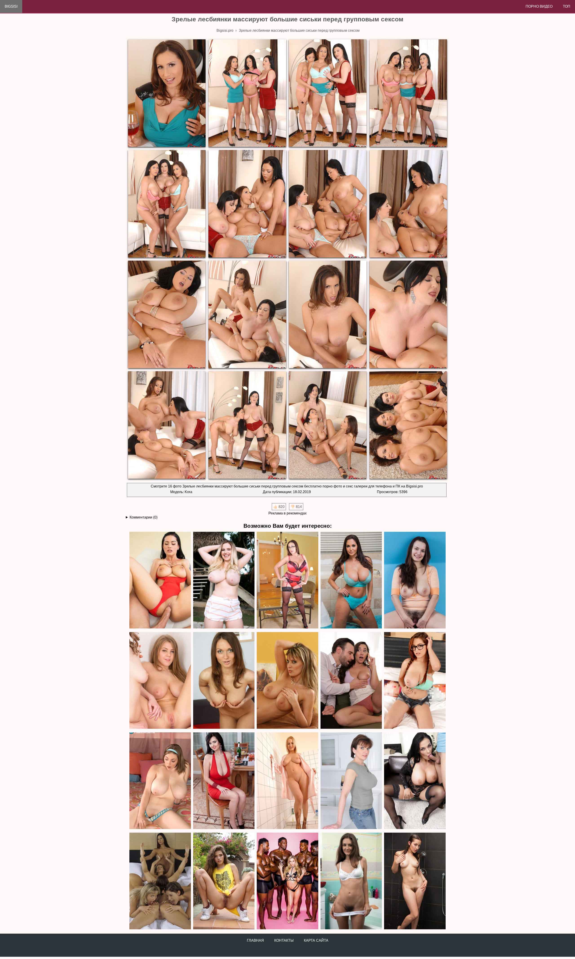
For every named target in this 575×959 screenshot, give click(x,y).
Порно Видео (539, 6)
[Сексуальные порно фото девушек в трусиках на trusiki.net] (351, 881)
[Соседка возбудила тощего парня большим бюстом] (160, 580)
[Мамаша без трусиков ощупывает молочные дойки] (287, 681)
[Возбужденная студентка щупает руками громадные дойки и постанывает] (414, 681)
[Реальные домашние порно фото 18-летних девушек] (223, 881)
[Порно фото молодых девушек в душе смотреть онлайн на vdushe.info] (414, 881)
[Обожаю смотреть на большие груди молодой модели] (223, 681)
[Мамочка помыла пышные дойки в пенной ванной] (351, 580)
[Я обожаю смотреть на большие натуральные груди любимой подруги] (160, 781)
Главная (255, 940)
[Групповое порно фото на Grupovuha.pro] (287, 881)
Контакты (284, 940)
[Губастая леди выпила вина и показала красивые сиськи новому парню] (223, 781)
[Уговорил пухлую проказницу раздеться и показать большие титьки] (223, 580)
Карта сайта (316, 940)
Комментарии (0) (143, 517)
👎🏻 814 (296, 507)
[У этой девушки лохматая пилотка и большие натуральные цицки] (414, 580)
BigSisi (11, 6)
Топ (566, 6)
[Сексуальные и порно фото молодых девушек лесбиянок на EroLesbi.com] (160, 881)
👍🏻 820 (279, 507)
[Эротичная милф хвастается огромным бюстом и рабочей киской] (287, 580)
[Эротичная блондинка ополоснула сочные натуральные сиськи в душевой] (287, 781)
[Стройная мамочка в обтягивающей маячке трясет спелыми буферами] (351, 781)
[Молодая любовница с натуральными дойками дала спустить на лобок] (351, 681)
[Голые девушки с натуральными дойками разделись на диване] (160, 681)
